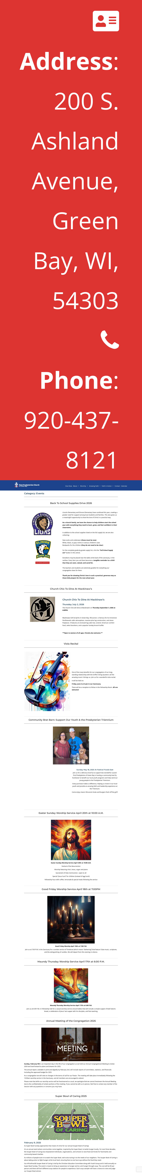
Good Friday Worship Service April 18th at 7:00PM (71, 889)
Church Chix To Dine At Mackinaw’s (71, 588)
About (75, 486)
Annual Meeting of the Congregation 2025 (71, 1020)
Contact (117, 486)
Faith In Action (107, 486)
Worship (83, 486)
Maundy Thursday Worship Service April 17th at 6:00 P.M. (71, 961)
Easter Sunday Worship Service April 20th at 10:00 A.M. (71, 813)
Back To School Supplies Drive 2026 (71, 503)
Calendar (124, 486)
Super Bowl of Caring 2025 (71, 1096)
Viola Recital (71, 643)
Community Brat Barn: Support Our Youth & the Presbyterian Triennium (71, 719)
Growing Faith (94, 486)
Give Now (68, 486)
